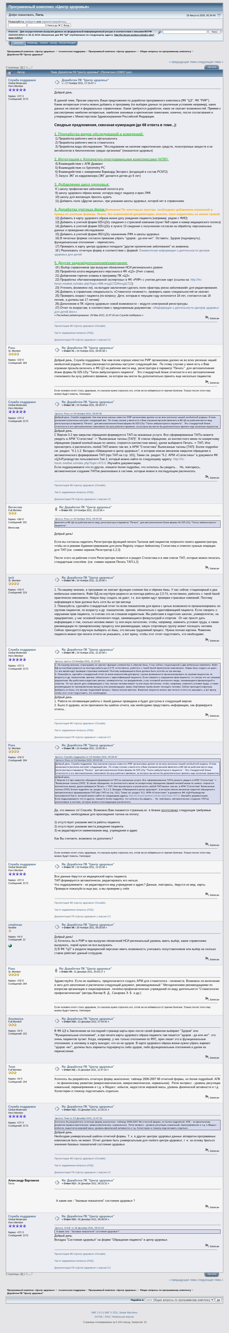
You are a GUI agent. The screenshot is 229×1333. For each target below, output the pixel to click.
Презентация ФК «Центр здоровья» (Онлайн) (80, 326)
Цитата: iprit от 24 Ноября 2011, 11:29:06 (77, 661)
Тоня (11, 1066)
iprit (11, 577)
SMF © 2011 (111, 1312)
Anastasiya (15, 1018)
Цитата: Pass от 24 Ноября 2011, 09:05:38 (78, 413)
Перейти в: (137, 1300)
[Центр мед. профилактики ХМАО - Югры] (10, 946)
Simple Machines (128, 1312)
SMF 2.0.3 (96, 1312)
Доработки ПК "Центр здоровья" (85, 80)
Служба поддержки (22, 80)
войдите (30, 21)
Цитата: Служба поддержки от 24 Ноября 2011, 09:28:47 (86, 757)
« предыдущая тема (182, 62)
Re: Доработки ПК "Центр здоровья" (88, 348)
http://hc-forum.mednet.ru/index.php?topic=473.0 (154, 795)
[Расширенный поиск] (159, 32)
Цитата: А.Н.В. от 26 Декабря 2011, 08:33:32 (79, 1228)
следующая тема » (210, 62)
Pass (11, 348)
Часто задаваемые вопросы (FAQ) (74, 332)
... (29, 67)
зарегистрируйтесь (54, 21)
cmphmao (15, 924)
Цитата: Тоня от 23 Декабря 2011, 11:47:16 (78, 1118)
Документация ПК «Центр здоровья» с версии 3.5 (82, 339)
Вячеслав (15, 507)
